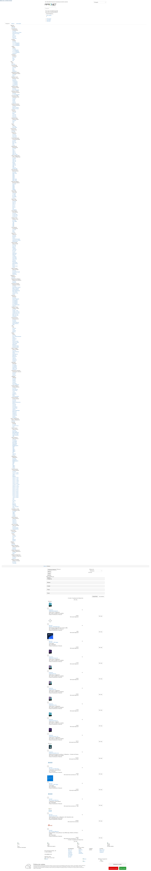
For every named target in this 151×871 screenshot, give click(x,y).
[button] (99, 2)
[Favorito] (48, 608)
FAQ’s (80, 851)
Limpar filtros (95, 596)
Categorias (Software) (52, 569)
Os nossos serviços (70, 856)
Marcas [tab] (13, 23)
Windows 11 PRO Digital (53, 642)
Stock (48, 593)
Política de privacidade (70, 854)
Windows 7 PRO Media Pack (54, 626)
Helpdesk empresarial (81, 853)
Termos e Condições (70, 851)
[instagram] (67, 858)
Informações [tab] (18, 23)
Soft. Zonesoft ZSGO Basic (54, 768)
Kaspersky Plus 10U (52, 705)
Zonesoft (50, 767)
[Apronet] (75, 4)
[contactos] (45, 17)
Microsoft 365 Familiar (53, 815)
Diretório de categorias (102, 851)
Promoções (49, 18)
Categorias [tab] (7, 23)
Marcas (49, 571)
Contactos (80, 849)
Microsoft (50, 625)
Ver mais (75, 599)
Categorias (49, 579)
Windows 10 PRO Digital (53, 784)
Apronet (45, 566)
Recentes (48, 21)
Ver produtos (101, 596)
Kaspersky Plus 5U (52, 673)
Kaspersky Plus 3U (52, 689)
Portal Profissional (49, 13)
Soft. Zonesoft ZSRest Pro (54, 831)
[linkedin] (69, 858)
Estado (49, 573)
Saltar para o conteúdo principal (6, 0)
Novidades (49, 19)
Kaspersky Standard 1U (53, 720)
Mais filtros (49, 575)
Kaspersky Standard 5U (53, 611)
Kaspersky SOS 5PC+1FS (54, 753)
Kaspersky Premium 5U (53, 658)
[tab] (75, 578)
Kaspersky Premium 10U (53, 736)
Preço (48, 589)
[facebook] (68, 858)
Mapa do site (102, 849)
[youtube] (66, 858)
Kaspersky (51, 609)
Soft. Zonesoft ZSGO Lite (53, 800)
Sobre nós (70, 849)
